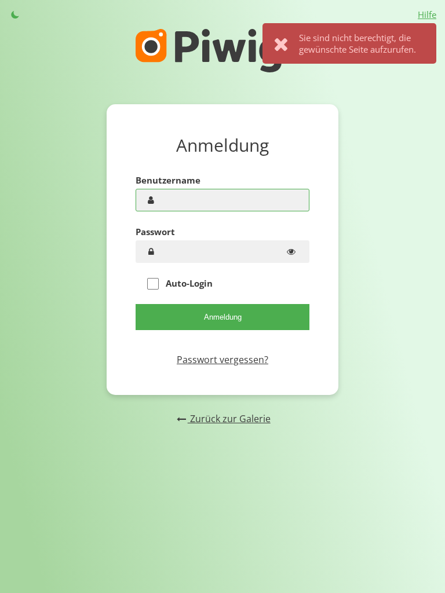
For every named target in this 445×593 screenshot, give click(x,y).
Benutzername (168, 180)
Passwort (155, 231)
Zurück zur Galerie (229, 418)
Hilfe (427, 14)
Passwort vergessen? (222, 359)
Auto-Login (188, 283)
